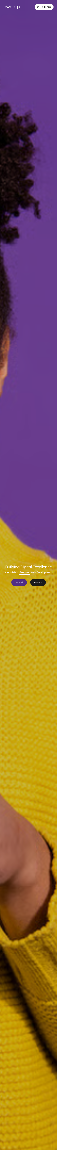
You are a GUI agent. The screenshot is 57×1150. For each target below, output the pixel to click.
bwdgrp (12, 7)
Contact (38, 582)
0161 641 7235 (44, 7)
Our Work (19, 582)
